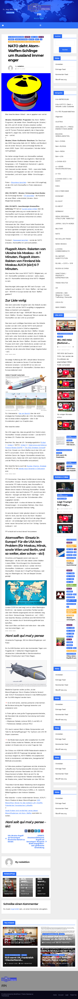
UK (41, 39)
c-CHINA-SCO (60, 161)
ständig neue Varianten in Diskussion (32, 469)
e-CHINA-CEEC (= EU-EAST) (63, 180)
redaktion (20, 66)
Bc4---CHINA (70, 573)
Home (55, 995)
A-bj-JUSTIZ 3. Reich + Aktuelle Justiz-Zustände (64, 105)
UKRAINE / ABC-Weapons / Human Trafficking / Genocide (24, 41)
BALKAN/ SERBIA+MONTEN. (62, 135)
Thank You (73, 995)
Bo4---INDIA (70, 579)
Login (66, 995)
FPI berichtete (29, 196)
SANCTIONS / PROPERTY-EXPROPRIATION (61, 276)
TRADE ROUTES (61, 283)
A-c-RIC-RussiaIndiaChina (16, 37)
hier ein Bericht (24, 413)
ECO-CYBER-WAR (62, 191)
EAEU (57, 186)
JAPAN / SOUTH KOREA (21, 39)
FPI (39, 14)
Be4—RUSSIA (60, 146)
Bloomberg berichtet (18, 182)
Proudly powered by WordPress (11, 994)
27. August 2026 (12, 963)
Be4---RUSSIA (70, 576)
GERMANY (11, 39)
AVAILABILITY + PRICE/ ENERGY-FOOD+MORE (64, 128)
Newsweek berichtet (20, 240)
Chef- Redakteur (9, 892)
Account (60, 995)
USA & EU (59, 302)
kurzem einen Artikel (29, 209)
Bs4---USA (34, 37)
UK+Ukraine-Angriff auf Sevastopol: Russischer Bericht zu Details (16, 839)
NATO (37, 39)
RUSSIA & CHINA (62, 268)
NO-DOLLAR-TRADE (63, 239)
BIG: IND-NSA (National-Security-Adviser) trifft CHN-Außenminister (20, 939)
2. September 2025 (65, 509)
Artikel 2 (11, 445)
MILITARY (31, 39)
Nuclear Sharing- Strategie (36, 466)
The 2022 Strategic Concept (35, 448)
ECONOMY (59, 196)
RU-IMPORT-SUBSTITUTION (61, 257)
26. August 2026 (50, 963)
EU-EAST (59, 201)
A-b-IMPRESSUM (62, 99)
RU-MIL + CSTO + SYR (64, 263)
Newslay (28, 994)
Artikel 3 (24, 445)
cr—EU (58, 174)
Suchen (58, 36)
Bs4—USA (59, 156)
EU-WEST (59, 206)
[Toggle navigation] (40, 25)
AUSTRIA (27, 37)
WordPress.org (61, 79)
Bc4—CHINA (60, 141)
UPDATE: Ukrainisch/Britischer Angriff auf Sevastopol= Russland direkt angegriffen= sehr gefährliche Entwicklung (35, 841)
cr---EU (41, 37)
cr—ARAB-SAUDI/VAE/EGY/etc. (63, 168)
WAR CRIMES (60, 307)
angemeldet (15, 909)
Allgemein (59, 117)
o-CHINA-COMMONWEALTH (62, 250)
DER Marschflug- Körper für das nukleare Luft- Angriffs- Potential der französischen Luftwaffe (24, 802)
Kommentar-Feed (61, 74)
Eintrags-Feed (60, 69)
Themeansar (5, 996)
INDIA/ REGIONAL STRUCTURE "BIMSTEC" (65, 217)
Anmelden (59, 64)
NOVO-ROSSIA (61, 244)
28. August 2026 (65, 347)
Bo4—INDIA (60, 151)
